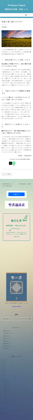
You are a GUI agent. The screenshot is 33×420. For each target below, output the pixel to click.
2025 (4, 362)
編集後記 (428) (7, 336)
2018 (4, 381)
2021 (4, 373)
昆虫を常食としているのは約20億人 (7, 185)
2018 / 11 (6, 384)
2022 (4, 370)
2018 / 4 (6, 395)
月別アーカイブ (16, 356)
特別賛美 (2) (6, 348)
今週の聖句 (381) (7, 333)
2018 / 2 (6, 398)
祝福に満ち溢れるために (12, 21)
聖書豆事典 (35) (7, 346)
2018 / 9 (6, 387)
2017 (4, 402)
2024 (4, 365)
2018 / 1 (6, 399)
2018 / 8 (6, 388)
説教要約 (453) (7, 331)
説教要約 (4, 27)
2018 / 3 (6, 396)
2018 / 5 (6, 393)
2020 (4, 375)
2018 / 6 (6, 392)
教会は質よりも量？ (25, 185)
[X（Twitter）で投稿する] (10, 163)
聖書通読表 (4, 413)
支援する (16, 194)
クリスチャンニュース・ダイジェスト (11, 416)
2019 (4, 378)
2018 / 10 (6, 385)
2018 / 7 (6, 390)
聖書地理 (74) (6, 343)
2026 (4, 360)
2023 (4, 367)
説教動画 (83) (6, 341)
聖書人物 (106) (7, 338)
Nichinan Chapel (16, 5)
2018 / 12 (6, 382)
